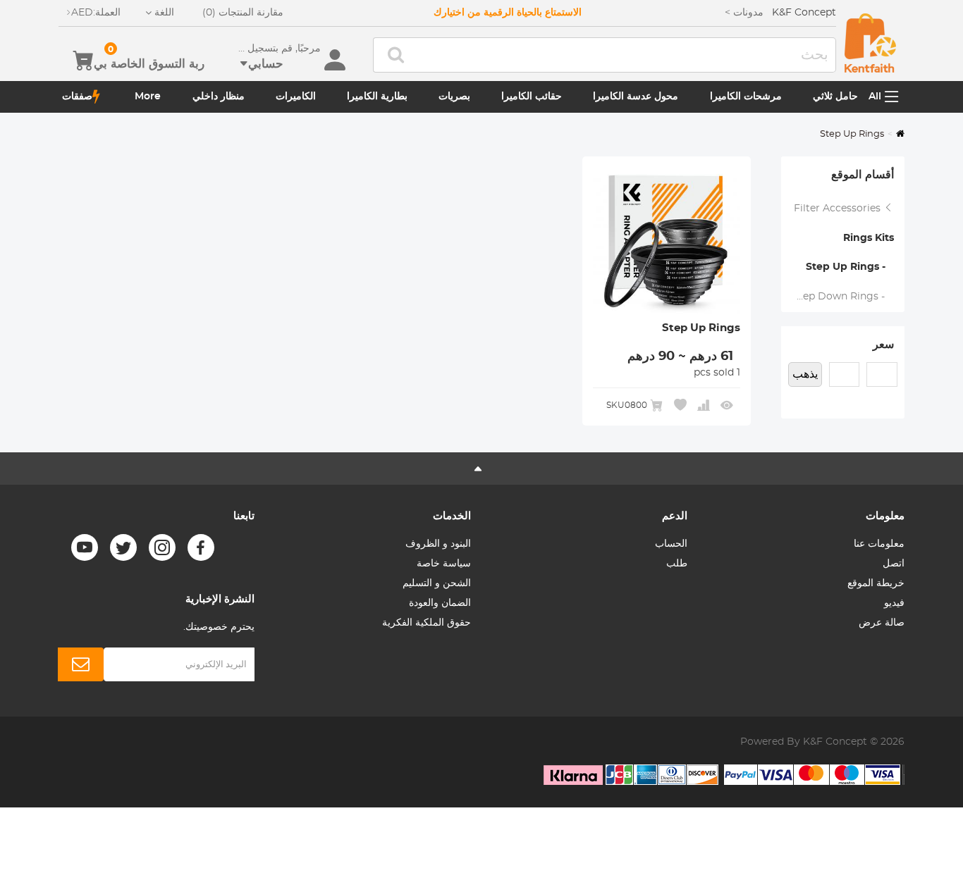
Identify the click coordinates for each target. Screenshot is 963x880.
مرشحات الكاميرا (746, 96)
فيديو (894, 603)
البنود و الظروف (438, 544)
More (148, 96)
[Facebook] (201, 547)
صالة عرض (881, 623)
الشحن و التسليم (437, 583)
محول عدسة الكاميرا (635, 96)
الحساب (671, 544)
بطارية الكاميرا (377, 96)
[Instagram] (162, 547)
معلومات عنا (879, 544)
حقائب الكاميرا (531, 96)
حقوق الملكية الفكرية (426, 623)
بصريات (454, 96)
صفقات (77, 96)
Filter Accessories (838, 208)
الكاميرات (296, 96)
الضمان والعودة (440, 603)
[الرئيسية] (870, 43)
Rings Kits (868, 238)
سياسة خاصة (444, 564)
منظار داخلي (218, 96)
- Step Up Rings (850, 267)
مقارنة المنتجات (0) (242, 13)
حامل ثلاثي (835, 96)
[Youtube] (84, 547)
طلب (676, 564)
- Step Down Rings (842, 297)
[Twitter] (123, 547)
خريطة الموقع (875, 583)
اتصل (893, 564)
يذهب (805, 374)
